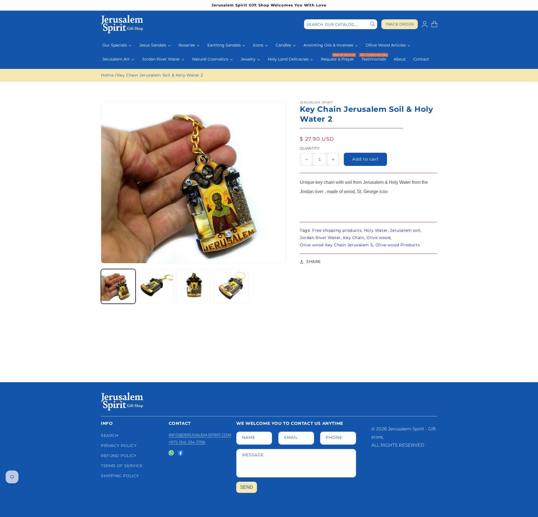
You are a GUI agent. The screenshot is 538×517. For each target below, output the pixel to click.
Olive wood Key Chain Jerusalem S (336, 244)
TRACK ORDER (399, 24)
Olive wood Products (397, 244)
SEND (246, 487)
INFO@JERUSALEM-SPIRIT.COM (200, 434)
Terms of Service (122, 465)
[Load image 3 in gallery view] (193, 286)
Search (110, 435)
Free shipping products (336, 230)
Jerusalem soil (405, 230)
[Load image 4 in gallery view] (231, 286)
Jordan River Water (320, 237)
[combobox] (340, 24)
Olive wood (378, 237)
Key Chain (353, 237)
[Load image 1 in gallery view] (118, 286)
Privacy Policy (118, 445)
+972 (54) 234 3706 (187, 442)
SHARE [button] (313, 261)
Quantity (309, 148)
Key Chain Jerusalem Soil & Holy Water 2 (160, 75)
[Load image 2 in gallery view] (155, 286)
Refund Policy (118, 455)
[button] (434, 24)
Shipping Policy (120, 475)
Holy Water (376, 230)
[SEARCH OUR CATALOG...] (373, 24)
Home (107, 75)
